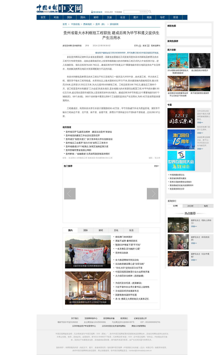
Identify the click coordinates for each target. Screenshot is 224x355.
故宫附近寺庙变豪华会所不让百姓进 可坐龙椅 (88, 302)
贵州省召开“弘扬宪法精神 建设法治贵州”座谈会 (89, 132)
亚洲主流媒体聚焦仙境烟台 (181, 182)
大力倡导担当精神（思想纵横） (130, 276)
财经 (96, 17)
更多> (156, 166)
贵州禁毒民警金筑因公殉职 (78, 150)
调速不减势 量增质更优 (126, 241)
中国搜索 (118, 12)
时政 (56, 17)
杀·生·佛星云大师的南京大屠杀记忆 (132, 299)
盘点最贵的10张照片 (199, 70)
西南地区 (87, 24)
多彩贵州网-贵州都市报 (72, 46)
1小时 (175, 206)
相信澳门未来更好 (123, 237)
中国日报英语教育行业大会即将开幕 (132, 272)
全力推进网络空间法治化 (127, 260)
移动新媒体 (97, 12)
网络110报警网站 (139, 326)
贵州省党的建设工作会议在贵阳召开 (83, 135)
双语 (175, 17)
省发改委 (91, 158)
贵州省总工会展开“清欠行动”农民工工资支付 (87, 143)
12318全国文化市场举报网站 (114, 326)
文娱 (109, 17)
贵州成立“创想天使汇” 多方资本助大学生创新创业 (89, 139)
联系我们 (124, 318)
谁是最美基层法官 (177, 189)
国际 (69, 17)
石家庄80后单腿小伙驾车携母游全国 (88, 266)
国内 (82, 17)
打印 (136, 46)
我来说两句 (155, 46)
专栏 (162, 17)
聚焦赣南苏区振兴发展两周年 (182, 185)
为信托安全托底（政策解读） (129, 283)
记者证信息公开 (140, 318)
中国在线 (75, 24)
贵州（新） (101, 24)
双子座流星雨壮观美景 (200, 93)
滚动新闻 (114, 24)
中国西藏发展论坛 (177, 175)
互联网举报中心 (91, 318)
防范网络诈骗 (108, 318)
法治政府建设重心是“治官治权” (130, 264)
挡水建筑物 (100, 158)
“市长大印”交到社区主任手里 (128, 268)
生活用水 (72, 158)
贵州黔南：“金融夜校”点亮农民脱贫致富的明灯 (88, 154)
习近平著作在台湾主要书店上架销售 (132, 287)
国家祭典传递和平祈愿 (126, 295)
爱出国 (44, 22)
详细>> (200, 123)
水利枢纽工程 (81, 158)
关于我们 (74, 318)
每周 (206, 206)
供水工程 (108, 158)
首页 (43, 17)
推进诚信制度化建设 (178, 178)
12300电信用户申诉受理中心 (84, 326)
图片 (135, 17)
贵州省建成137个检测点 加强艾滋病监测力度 (87, 146)
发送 (144, 46)
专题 (169, 105)
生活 (122, 17)
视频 (149, 17)
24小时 (190, 206)
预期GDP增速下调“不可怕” (128, 245)
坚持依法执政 (121, 252)
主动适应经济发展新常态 (127, 291)
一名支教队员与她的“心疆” (127, 249)
